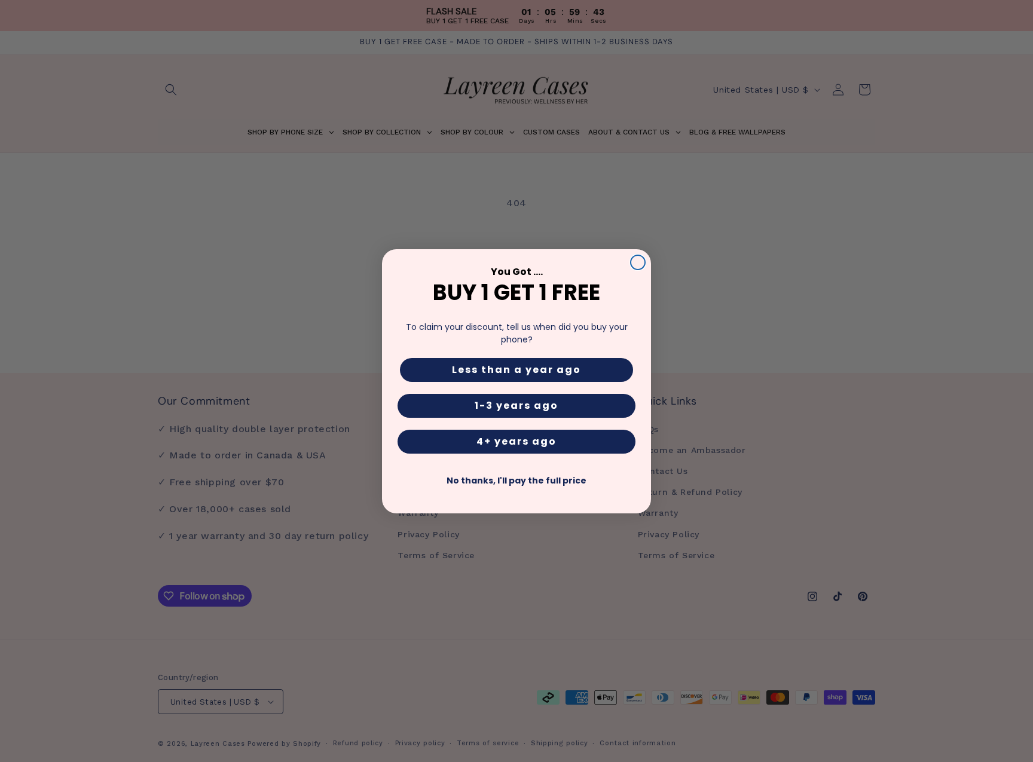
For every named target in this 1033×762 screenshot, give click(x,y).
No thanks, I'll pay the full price (516, 480)
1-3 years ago (516, 405)
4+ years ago (516, 441)
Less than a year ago (516, 370)
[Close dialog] (638, 262)
